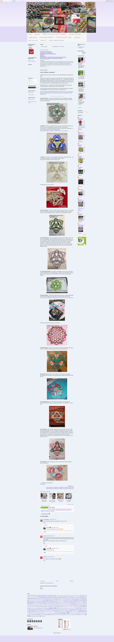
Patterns (37, 34)
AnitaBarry (55, 596)
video (62, 614)
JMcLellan (45, 603)
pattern (51, 608)
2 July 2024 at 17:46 (54, 527)
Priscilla (77, 608)
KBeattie (67, 603)
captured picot (40, 598)
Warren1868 (74, 614)
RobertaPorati (63, 510)
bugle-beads (79, 597)
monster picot (33, 606)
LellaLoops (35, 604)
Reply (44, 522)
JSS (49, 603)
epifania (55, 601)
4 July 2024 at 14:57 (51, 556)
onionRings (83, 606)
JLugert (40, 603)
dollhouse (57, 599)
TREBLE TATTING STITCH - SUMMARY (54, 34)
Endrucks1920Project (46, 601)
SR (34, 611)
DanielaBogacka (83, 598)
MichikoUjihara (71, 605)
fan (79, 601)
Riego (39, 609)
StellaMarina (43, 511)
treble (37, 614)
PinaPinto (64, 608)
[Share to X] (51, 507)
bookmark (48, 597)
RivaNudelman (58, 510)
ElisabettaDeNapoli (32, 601)
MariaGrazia (84, 604)
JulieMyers (53, 603)
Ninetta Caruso (30, 92)
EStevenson (59, 601)
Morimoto (38, 606)
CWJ (72, 598)
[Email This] (49, 507)
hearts (51, 602)
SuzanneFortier (74, 611)
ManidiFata (72, 604)
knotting (74, 603)
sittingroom (67, 610)
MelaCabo (59, 605)
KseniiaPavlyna (79, 603)
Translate (62, 46)
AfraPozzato (29, 596)
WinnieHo (82, 614)
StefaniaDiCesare (50, 611)
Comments (32, 82)
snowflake (80, 610)
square (30, 611)
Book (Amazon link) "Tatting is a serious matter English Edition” (51, 58)
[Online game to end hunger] (82, 244)
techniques (63, 613)
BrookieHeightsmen (68, 597)
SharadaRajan (42, 610)
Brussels (74, 597)
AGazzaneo (34, 596)
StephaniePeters (62, 611)
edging (85, 599)
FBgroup (83, 601)
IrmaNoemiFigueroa (79, 602)
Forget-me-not (40, 602)
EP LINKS (42, 54)
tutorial (46, 614)
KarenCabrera (62, 603)
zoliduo (43, 616)
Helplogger (79, 107)
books (53, 597)
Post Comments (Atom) (49, 583)
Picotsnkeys (80, 178)
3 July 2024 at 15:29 (54, 548)
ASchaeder (76, 596)
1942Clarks (73, 595)
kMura (71, 603)
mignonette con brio (77, 605)
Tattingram (77, 37)
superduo (68, 611)
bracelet (61, 597)
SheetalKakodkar (48, 610)
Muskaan (42, 606)
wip (86, 614)
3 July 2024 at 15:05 (50, 535)
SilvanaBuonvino (68, 510)
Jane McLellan (46, 519)
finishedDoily (29, 602)
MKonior (28, 606)
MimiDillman (84, 605)
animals (50, 596)
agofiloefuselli (40, 596)
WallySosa (68, 614)
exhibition (65, 601)
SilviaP (63, 610)
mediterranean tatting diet (53, 605)
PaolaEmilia (48, 510)
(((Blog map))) (33, 37)
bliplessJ (38, 597)
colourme (58, 598)
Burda (85, 597)
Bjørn (34, 597)
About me (43, 40)
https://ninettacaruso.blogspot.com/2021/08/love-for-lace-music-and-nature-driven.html (56, 297)
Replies (46, 525)
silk (52, 610)
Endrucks (38, 601)
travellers (28, 614)
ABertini (78, 595)
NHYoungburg (64, 606)
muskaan (45, 535)
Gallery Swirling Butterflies (56, 40)
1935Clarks (63, 595)
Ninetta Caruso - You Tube (82, 47)
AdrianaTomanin (82, 595)
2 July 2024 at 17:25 (52, 519)
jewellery (29, 603)
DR (66, 599)
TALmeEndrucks (47, 511)
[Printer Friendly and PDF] (44, 508)
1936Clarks (68, 595)
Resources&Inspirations (46, 37)
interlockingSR (66, 602)
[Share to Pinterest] (54, 507)
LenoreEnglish (44, 604)
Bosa (57, 597)
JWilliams (57, 603)
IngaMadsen (61, 602)
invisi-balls (84, 72)
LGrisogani (49, 604)
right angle (43, 609)
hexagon (56, 602)
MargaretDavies (78, 604)
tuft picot (42, 614)
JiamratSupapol (35, 603)
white (78, 614)
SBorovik (85, 609)
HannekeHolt (47, 602)
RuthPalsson (76, 609)
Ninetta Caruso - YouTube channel (46, 52)
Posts (31, 80)
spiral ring (85, 610)
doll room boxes (33, 40)
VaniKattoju (52, 511)
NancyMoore (54, 606)
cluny (47, 598)
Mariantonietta (29, 605)
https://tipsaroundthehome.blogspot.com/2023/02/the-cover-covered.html (54, 130)
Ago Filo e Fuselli (31, 99)
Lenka (39, 604)
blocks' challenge (84, 96)
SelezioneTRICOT (31, 610)
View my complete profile (38, 627)
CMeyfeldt (51, 598)
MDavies (46, 605)
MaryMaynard (35, 605)
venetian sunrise (57, 614)
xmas (38, 616)
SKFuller (75, 610)
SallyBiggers (81, 609)
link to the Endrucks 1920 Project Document (48, 53)
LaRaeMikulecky (29, 604)
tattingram (56, 613)
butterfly (28, 598)
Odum (78, 606)
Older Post (71, 581)
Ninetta (48, 527)
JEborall (84, 602)
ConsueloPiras (63, 598)
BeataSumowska (29, 597)
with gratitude (33, 616)
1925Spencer (58, 595)
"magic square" (38, 595)
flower (35, 602)
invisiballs (72, 602)
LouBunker (67, 604)
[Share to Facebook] (52, 507)
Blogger (59, 632)
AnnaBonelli (60, 596)
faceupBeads (70, 601)
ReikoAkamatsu (52, 510)
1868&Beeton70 (52, 595)
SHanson (37, 610)
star (42, 611)
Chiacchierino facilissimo (56, 6)
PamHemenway (33, 608)
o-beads (74, 606)
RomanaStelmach (66, 609)
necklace (58, 606)
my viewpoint (48, 606)
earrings (73, 599)
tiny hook (84, 83)
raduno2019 (83, 608)
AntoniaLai (71, 596)
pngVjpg (68, 608)
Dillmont (45, 599)
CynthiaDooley (77, 598)
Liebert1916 (54, 604)
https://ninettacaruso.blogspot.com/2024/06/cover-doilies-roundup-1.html (60, 487)
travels (33, 614)
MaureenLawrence (41, 605)
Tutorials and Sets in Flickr (64, 37)
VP (65, 614)
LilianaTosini (59, 604)
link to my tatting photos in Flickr (46, 51)
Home (30, 34)
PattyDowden (59, 608)
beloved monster (84, 60)
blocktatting (42, 597)
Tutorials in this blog (74, 34)
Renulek (35, 609)
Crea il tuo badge (31, 94)
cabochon (34, 598)
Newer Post (43, 581)
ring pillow (48, 609)
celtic (44, 598)
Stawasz (45, 611)
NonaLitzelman (70, 606)
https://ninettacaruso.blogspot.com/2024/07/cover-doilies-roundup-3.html (60, 488)
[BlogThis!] (50, 507)
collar (55, 598)
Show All (84, 234)
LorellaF (63, 604)
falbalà (75, 601)
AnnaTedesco (66, 596)
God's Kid (45, 556)
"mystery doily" (45, 595)
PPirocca (73, 608)
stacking (38, 611)
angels (46, 596)
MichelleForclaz (65, 605)
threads (77, 613)
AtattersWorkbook (82, 596)
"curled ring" (30, 595)
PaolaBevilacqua (43, 510)
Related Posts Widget (70, 504)
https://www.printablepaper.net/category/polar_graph (50, 159)
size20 (71, 610)
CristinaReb (68, 598)
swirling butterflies (81, 611)
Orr (27, 608)
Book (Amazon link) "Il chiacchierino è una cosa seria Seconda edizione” (53, 57)
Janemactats (80, 189)
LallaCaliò (84, 603)
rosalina (71, 609)
